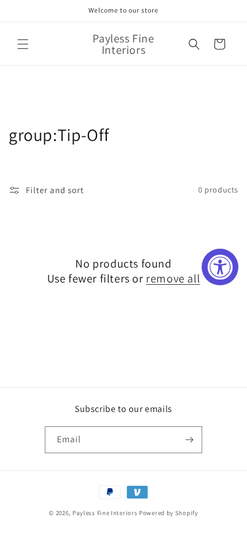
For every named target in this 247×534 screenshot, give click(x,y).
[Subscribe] (189, 439)
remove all (173, 278)
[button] (23, 44)
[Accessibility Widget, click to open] (220, 267)
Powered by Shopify (168, 513)
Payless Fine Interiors (104, 513)
